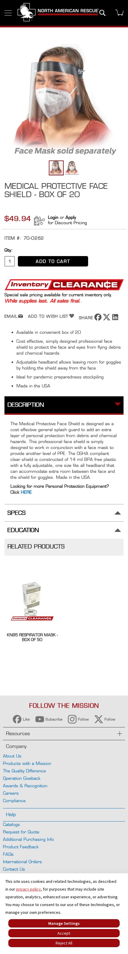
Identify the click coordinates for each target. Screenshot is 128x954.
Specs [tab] (16, 512)
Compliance (14, 800)
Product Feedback (21, 846)
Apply (70, 217)
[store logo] (58, 13)
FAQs (8, 854)
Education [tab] (23, 530)
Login (53, 217)
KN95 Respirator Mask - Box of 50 (32, 637)
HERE (26, 492)
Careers (11, 793)
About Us (12, 755)
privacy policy (28, 889)
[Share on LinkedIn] (115, 319)
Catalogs (11, 824)
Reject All (64, 943)
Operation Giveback (21, 778)
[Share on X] (106, 319)
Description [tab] (25, 404)
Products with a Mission (27, 763)
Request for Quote (21, 831)
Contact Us (14, 869)
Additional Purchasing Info (28, 839)
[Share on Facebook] (98, 319)
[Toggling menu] (8, 12)
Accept (63, 933)
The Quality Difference (24, 770)
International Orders (22, 861)
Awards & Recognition (25, 785)
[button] (71, 168)
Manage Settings (64, 923)
